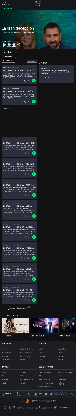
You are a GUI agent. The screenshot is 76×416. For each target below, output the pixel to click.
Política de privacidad (45, 372)
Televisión (23, 372)
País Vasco (61, 356)
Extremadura (62, 349)
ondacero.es (5, 4)
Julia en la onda (6, 352)
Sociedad (4, 383)
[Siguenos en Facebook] (61, 394)
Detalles (46, 78)
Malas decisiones (67, 336)
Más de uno (5, 349)
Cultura (22, 376)
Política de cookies (44, 379)
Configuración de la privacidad (64, 383)
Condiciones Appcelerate (65, 372)
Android (19, 395)
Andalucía (42, 356)
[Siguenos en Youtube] (46, 394)
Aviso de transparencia (46, 383)
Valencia (41, 360)
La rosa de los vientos (27, 352)
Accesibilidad (62, 379)
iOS (29, 395)
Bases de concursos (45, 386)
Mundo (4, 376)
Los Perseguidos (8, 336)
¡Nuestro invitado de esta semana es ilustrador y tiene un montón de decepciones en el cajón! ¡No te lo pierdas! (19, 96)
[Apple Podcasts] (9, 45)
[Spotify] (4, 45)
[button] (9, 60)
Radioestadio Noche (26, 349)
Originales (8, 8)
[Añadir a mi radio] (28, 81)
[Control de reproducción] (34, 80)
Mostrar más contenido (18, 308)
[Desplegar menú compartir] (25, 81)
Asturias (60, 352)
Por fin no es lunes (25, 356)
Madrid (41, 349)
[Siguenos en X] (67, 394)
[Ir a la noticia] (28, 258)
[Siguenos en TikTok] (51, 394)
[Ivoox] (14, 45)
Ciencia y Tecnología (26, 379)
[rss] (19, 45)
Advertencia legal (44, 376)
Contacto (60, 376)
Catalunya (42, 352)
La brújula (5, 356)
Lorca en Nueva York (39, 336)
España (4, 372)
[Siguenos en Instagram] (56, 394)
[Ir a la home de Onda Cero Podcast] (38, 3)
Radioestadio (6, 360)
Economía (5, 379)
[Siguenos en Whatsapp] (72, 394)
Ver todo (23, 360)
